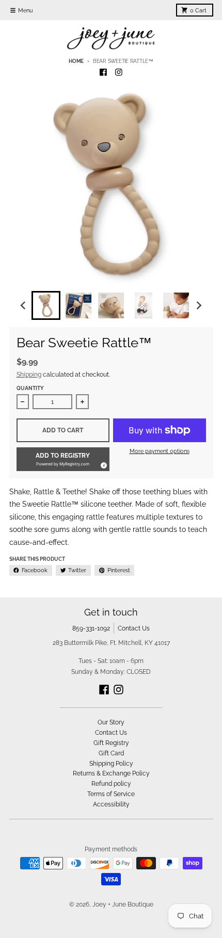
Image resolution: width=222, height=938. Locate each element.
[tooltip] (102, 463)
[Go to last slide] (23, 306)
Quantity (30, 388)
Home (76, 61)
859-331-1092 (91, 628)
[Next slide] (199, 306)
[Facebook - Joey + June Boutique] (103, 72)
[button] (63, 459)
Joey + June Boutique (122, 904)
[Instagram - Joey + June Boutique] (119, 72)
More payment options (159, 451)
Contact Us (134, 628)
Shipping (29, 374)
